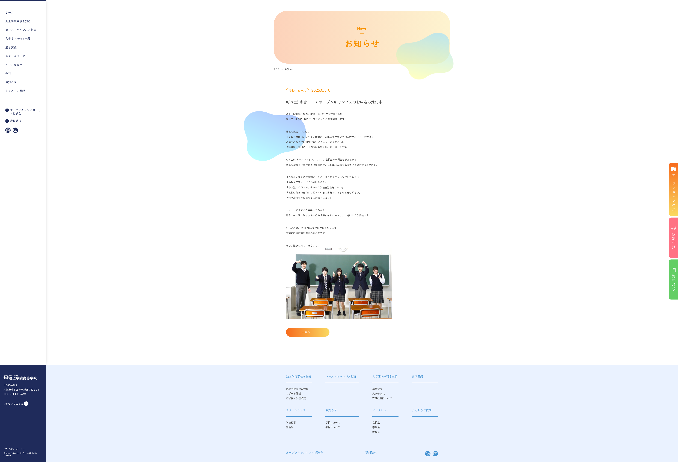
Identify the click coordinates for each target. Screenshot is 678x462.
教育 (8, 73)
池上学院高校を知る (298, 376)
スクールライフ (15, 56)
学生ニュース (332, 427)
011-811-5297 (18, 394)
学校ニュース (332, 422)
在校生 (376, 422)
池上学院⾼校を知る (18, 21)
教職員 (376, 431)
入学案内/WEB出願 (17, 38)
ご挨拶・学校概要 (296, 398)
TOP (276, 69)
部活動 (289, 427)
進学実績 (11, 47)
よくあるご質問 (15, 91)
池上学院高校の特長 (297, 388)
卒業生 (376, 427)
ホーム (9, 12)
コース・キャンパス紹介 (340, 376)
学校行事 (291, 422)
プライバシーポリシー (14, 449)
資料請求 (371, 452)
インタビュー (13, 64)
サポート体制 (293, 393)
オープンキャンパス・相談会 (304, 452)
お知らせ (11, 82)
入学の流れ (378, 393)
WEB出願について (382, 398)
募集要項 (377, 388)
